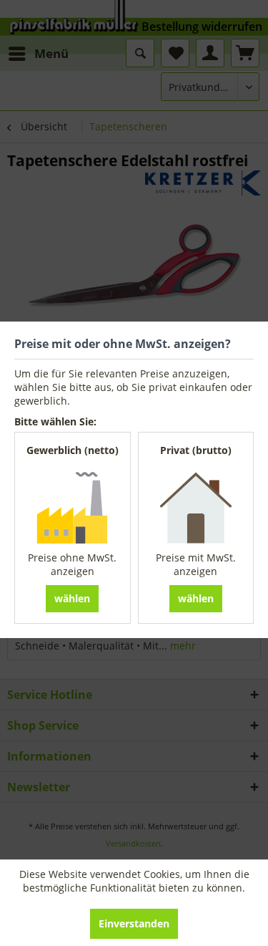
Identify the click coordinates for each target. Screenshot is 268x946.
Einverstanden (134, 923)
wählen (72, 598)
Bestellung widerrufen (202, 26)
